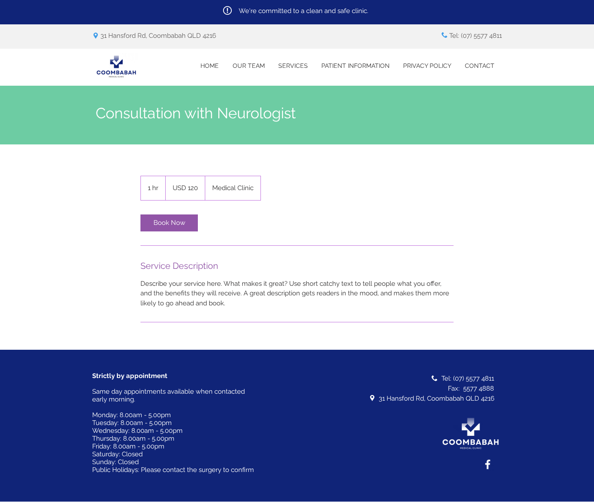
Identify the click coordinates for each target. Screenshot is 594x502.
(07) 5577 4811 (481, 36)
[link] (169, 222)
